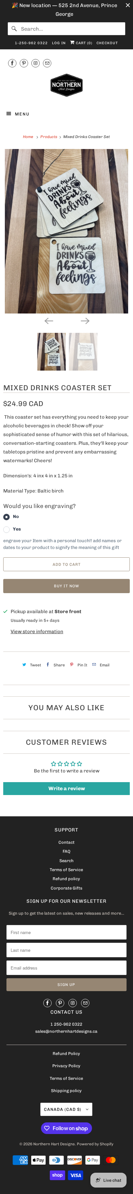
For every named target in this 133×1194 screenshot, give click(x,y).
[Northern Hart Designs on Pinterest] (24, 63)
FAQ (66, 851)
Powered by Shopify (95, 1144)
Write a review (66, 788)
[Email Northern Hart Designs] (47, 63)
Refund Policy (66, 1053)
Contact (66, 842)
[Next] (84, 320)
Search (66, 860)
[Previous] (48, 320)
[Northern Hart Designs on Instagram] (35, 63)
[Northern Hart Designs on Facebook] (12, 63)
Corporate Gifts (66, 888)
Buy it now (66, 586)
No (16, 516)
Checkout (107, 43)
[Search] (14, 28)
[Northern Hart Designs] (66, 86)
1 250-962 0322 (66, 1024)
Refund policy (66, 878)
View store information (37, 631)
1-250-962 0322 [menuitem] (31, 43)
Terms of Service (66, 869)
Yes (17, 529)
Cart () (83, 43)
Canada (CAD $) (63, 1109)
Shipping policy (66, 1090)
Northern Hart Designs (54, 1144)
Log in (59, 43)
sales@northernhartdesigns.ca (66, 1031)
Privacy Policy (66, 1065)
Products (49, 136)
